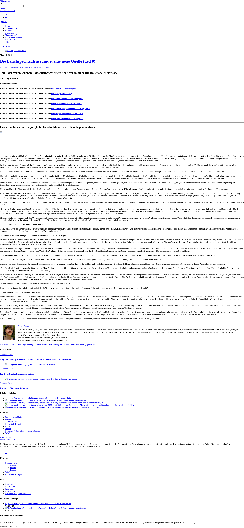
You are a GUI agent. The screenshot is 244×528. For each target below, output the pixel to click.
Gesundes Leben (13, 28)
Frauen (8, 419)
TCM (8, 42)
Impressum (9, 489)
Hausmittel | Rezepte (13, 424)
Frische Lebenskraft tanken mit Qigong (17, 374)
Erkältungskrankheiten (14, 417)
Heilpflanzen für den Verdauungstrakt (86, 407)
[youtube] (6, 17)
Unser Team (10, 487)
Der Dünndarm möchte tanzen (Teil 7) (67, 118)
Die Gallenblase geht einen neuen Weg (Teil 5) (70, 109)
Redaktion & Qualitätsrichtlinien (18, 494)
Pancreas (45, 67)
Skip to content (6, 1)
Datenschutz (10, 491)
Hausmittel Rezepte (14, 37)
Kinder (8, 426)
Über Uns (9, 484)
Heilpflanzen (10, 40)
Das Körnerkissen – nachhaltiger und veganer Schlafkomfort (24, 344)
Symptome (9, 33)
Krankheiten (10, 30)
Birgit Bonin (5, 67)
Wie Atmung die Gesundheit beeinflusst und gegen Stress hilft (74, 344)
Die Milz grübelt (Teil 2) (61, 94)
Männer (8, 429)
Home (7, 26)
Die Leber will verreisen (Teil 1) (64, 89)
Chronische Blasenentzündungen (14, 388)
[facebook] (6, 15)
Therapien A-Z (11, 35)
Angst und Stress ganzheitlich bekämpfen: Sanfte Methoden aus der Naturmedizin (35, 359)
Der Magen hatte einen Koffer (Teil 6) (67, 114)
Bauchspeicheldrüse (33, 67)
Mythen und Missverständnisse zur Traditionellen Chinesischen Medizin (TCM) (102, 405)
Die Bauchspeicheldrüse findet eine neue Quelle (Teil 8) (47, 61)
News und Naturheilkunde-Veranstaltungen (22, 431)
